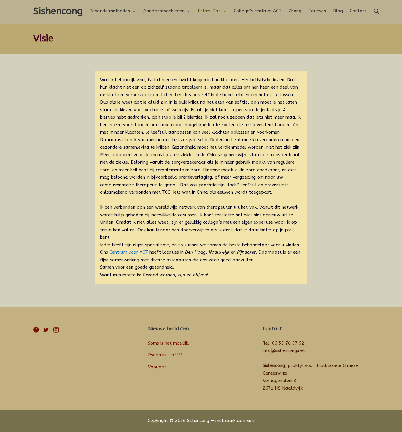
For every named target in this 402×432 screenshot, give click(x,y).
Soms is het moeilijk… (170, 343)
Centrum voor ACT (128, 252)
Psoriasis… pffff (165, 355)
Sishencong (198, 420)
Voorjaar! (157, 367)
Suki (251, 420)
